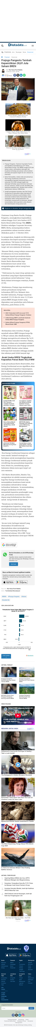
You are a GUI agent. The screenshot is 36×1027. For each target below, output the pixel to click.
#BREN (4, 596)
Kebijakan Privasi (21, 1021)
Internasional (4, 966)
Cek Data (12, 981)
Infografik (12, 978)
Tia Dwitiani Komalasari (12, 591)
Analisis (12, 979)
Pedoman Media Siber (10, 1021)
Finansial (7, 57)
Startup (21, 967)
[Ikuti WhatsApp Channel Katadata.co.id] (5, 555)
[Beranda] (2, 57)
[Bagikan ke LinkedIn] (21, 75)
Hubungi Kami (18, 1022)
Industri (3, 964)
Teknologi (21, 971)
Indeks (3, 989)
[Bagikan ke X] (17, 75)
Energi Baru (4, 978)
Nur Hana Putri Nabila (15, 70)
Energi (3, 967)
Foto (29, 981)
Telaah (21, 978)
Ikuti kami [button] (13, 564)
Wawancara (22, 981)
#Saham (24, 596)
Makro (13, 52)
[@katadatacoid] (22, 1015)
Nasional (3, 962)
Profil (29, 966)
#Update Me (5, 600)
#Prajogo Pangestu (13, 596)
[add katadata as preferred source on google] (18, 544)
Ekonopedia (31, 960)
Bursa (24, 52)
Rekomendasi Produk (8, 383)
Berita (2, 960)
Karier (27, 1019)
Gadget (21, 969)
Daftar (31, 1008)
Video (29, 974)
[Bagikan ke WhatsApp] (24, 75)
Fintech (21, 966)
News (29, 976)
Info (2, 987)
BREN (28, 223)
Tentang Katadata (12, 1019)
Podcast (30, 983)
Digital (20, 960)
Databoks (3, 996)
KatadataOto (4, 999)
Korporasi (30, 52)
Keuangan (19, 52)
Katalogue (30, 979)
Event (2, 998)
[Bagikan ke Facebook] (14, 75)
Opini (20, 979)
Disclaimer (30, 1021)
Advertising (21, 1019)
